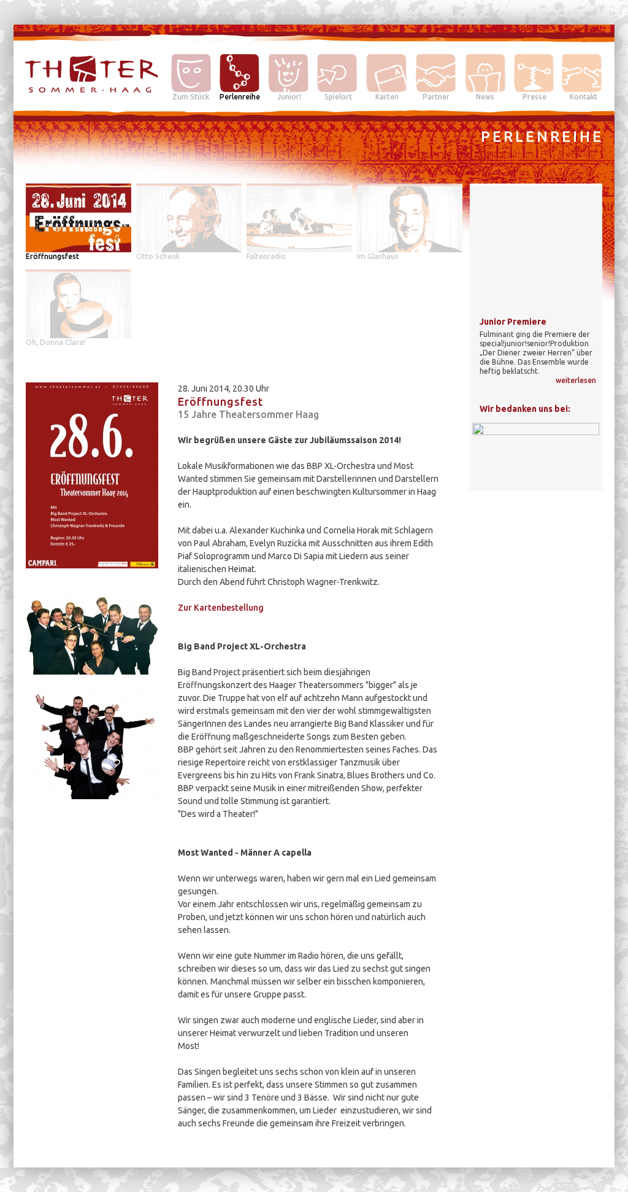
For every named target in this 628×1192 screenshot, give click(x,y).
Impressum (582, 1157)
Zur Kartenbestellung (221, 608)
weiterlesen (576, 380)
